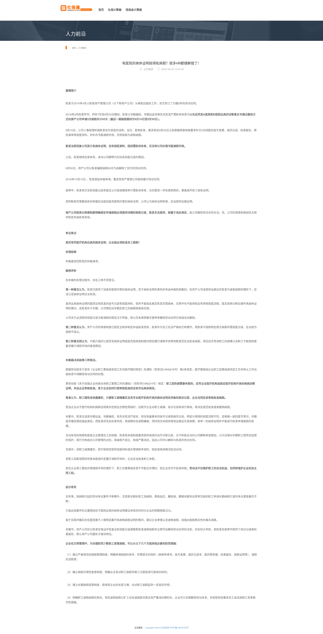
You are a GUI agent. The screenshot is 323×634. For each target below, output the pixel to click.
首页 (101, 10)
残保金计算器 (134, 10)
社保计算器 (114, 10)
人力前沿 (82, 47)
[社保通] (76, 10)
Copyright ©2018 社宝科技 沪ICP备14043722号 (167, 627)
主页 (74, 47)
